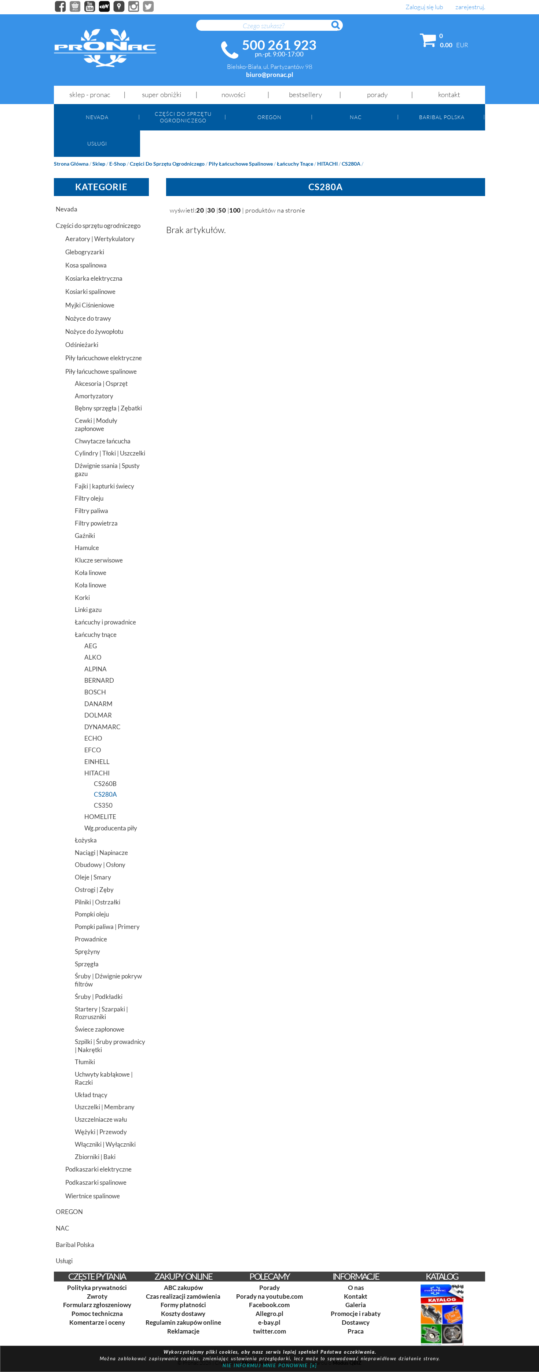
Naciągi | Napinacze (101, 852)
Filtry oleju (89, 498)
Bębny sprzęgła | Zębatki (108, 408)
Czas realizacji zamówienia (183, 1296)
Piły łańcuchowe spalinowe (241, 164)
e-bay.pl (269, 1322)
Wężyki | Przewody (101, 1132)
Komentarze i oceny (97, 1322)
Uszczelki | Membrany (105, 1107)
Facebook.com (269, 1305)
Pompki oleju (92, 914)
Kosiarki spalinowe (90, 291)
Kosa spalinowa (86, 265)
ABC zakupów (183, 1287)
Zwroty (97, 1296)
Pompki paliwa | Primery (107, 926)
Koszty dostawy (183, 1313)
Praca (356, 1331)
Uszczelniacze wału (101, 1119)
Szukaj (339, 29)
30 (211, 210)
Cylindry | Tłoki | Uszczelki (110, 453)
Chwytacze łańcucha (103, 441)
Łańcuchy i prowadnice (105, 622)
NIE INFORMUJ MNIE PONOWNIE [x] (270, 1365)
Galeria (355, 1305)
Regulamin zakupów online (183, 1322)
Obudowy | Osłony (100, 864)
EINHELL (97, 762)
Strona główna (71, 164)
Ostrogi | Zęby (94, 889)
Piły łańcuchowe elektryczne (103, 358)
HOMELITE (100, 816)
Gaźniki (85, 535)
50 (222, 210)
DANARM (98, 704)
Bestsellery (305, 94)
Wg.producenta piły (110, 828)
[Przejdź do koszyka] (428, 42)
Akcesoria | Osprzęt (101, 383)
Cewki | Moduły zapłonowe (96, 424)
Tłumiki (85, 1062)
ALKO (93, 657)
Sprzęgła (87, 964)
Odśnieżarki (81, 344)
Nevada (97, 117)
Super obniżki (162, 94)
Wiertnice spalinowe (92, 1196)
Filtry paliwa (91, 510)
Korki (82, 597)
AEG (90, 646)
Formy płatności (183, 1305)
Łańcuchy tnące (295, 164)
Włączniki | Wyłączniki (105, 1144)
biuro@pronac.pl (269, 74)
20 (200, 210)
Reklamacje (183, 1331)
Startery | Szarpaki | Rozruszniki (101, 1013)
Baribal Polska (442, 117)
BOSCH (95, 692)
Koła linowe (90, 572)
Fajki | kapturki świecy (104, 486)
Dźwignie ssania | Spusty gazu (107, 469)
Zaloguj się (420, 7)
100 (235, 210)
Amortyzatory (94, 396)
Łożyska (86, 840)
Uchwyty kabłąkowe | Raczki (104, 1078)
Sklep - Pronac (89, 94)
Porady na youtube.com (269, 1296)
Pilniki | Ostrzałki (97, 902)
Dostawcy (356, 1322)
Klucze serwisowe (99, 560)
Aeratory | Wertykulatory (100, 239)
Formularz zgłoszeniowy (97, 1305)
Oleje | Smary (93, 877)
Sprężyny (87, 951)
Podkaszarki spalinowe (95, 1182)
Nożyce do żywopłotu (94, 331)
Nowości (233, 94)
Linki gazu (88, 609)
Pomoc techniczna (97, 1313)
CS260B (105, 784)
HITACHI (327, 164)
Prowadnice (91, 939)
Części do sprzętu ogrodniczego (183, 117)
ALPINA (95, 669)
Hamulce (87, 548)
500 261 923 (279, 45)
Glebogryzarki (84, 252)
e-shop (117, 164)
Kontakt (449, 94)
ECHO (93, 738)
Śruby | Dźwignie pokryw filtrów (108, 980)
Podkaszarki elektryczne (98, 1169)
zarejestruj (469, 7)
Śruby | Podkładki (98, 996)
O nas (356, 1287)
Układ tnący (91, 1095)
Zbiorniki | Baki (95, 1157)
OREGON (269, 117)
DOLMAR (98, 715)
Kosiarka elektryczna (93, 278)
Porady (377, 94)
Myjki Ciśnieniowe (89, 305)
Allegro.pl (269, 1313)
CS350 (103, 805)
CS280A (351, 164)
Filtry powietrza (96, 523)
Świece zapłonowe (99, 1029)
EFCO (92, 750)
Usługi (97, 143)
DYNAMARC (102, 727)
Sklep (98, 164)
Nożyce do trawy (88, 318)
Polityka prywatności (97, 1287)
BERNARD (99, 680)
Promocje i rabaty (356, 1313)
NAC (356, 117)
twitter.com (269, 1331)
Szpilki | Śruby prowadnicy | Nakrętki (110, 1046)
